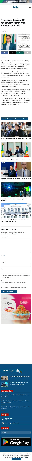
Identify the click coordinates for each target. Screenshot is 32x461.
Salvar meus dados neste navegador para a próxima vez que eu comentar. (16, 276)
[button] (16, 309)
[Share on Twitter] (12, 52)
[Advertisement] (16, 343)
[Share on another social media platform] (27, 52)
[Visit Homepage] (16, 7)
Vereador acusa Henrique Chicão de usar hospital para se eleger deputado (18, 383)
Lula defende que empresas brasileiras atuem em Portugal (15, 159)
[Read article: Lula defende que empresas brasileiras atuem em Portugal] (16, 149)
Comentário (4, 237)
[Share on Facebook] (4, 52)
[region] (16, 1)
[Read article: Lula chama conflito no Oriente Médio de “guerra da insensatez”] (16, 189)
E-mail (3, 262)
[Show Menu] (2, 7)
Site (2, 269)
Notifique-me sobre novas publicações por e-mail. (13, 287)
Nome (3, 255)
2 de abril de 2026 (5, 31)
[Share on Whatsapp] (20, 52)
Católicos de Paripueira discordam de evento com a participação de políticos (19, 377)
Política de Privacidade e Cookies (20, 457)
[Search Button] (30, 7)
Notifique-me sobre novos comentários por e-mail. (13, 282)
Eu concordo (16, 459)
